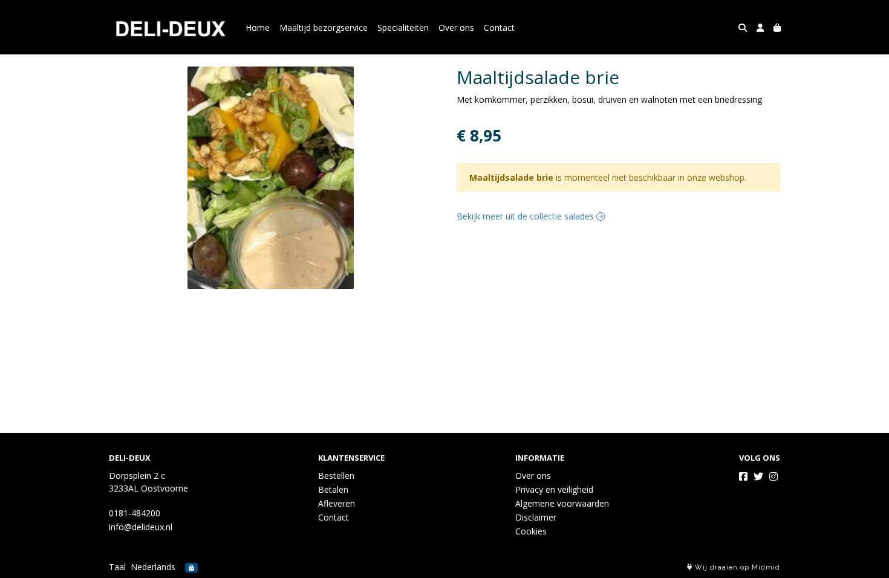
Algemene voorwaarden (562, 503)
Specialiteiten (403, 27)
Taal (117, 567)
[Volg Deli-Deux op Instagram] (773, 476)
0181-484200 (134, 513)
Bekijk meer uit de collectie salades (526, 216)
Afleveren (336, 503)
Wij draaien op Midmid (736, 567)
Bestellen (336, 475)
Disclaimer (535, 517)
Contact (499, 27)
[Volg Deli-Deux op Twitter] (758, 476)
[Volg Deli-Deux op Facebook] (743, 476)
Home (258, 27)
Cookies (531, 531)
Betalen (333, 489)
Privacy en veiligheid (554, 489)
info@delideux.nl (140, 527)
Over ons (456, 27)
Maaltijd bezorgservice (323, 27)
